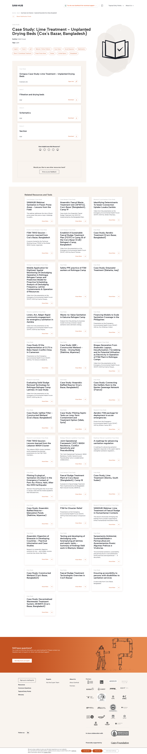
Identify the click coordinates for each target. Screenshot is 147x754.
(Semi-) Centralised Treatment (22, 53)
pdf (31, 49)
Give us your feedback (49, 172)
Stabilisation (81, 49)
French (24, 49)
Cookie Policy (47, 752)
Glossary (21, 694)
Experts (48, 679)
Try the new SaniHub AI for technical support (82, 5)
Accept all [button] (86, 751)
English (16, 49)
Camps (52, 53)
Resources (21, 685)
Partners (72, 686)
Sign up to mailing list (27, 680)
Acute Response (69, 49)
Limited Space (62, 53)
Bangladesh (73, 53)
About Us (129, 5)
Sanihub (14, 13)
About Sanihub (74, 682)
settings (74, 751)
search (18, 13)
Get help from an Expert (22, 660)
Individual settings (111, 751)
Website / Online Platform (43, 49)
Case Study (57, 49)
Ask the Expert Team (52, 682)
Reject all (97, 751)
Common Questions (24, 688)
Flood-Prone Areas (40, 53)
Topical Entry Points (115, 5)
